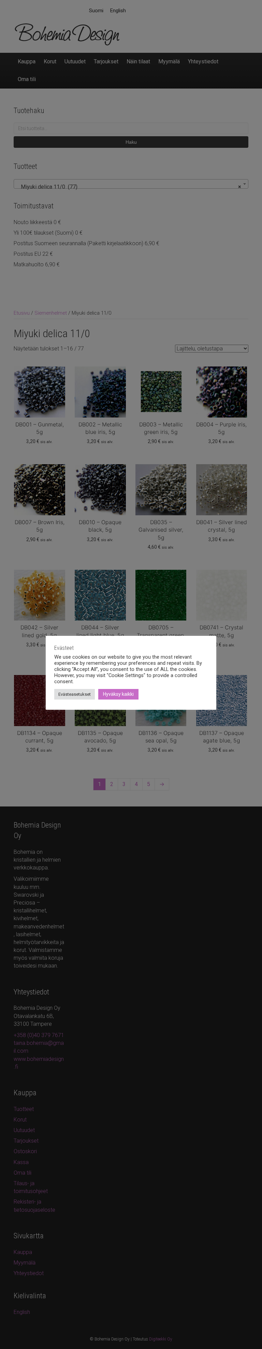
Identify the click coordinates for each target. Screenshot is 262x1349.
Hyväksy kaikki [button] (118, 694)
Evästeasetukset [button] (74, 694)
